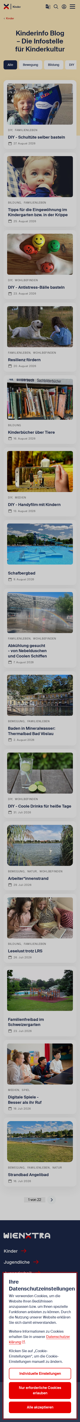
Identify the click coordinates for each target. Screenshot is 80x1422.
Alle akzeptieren (40, 1407)
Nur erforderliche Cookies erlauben (40, 1390)
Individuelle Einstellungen (40, 1373)
